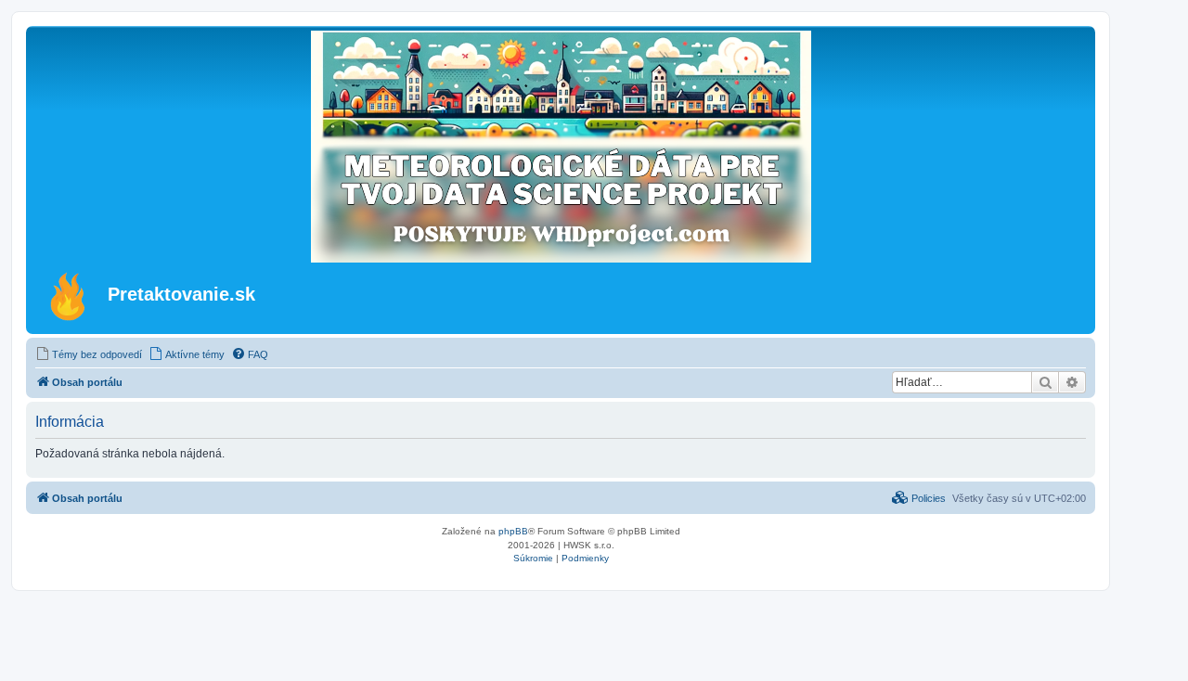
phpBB (513, 531)
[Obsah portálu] (69, 296)
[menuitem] (88, 354)
